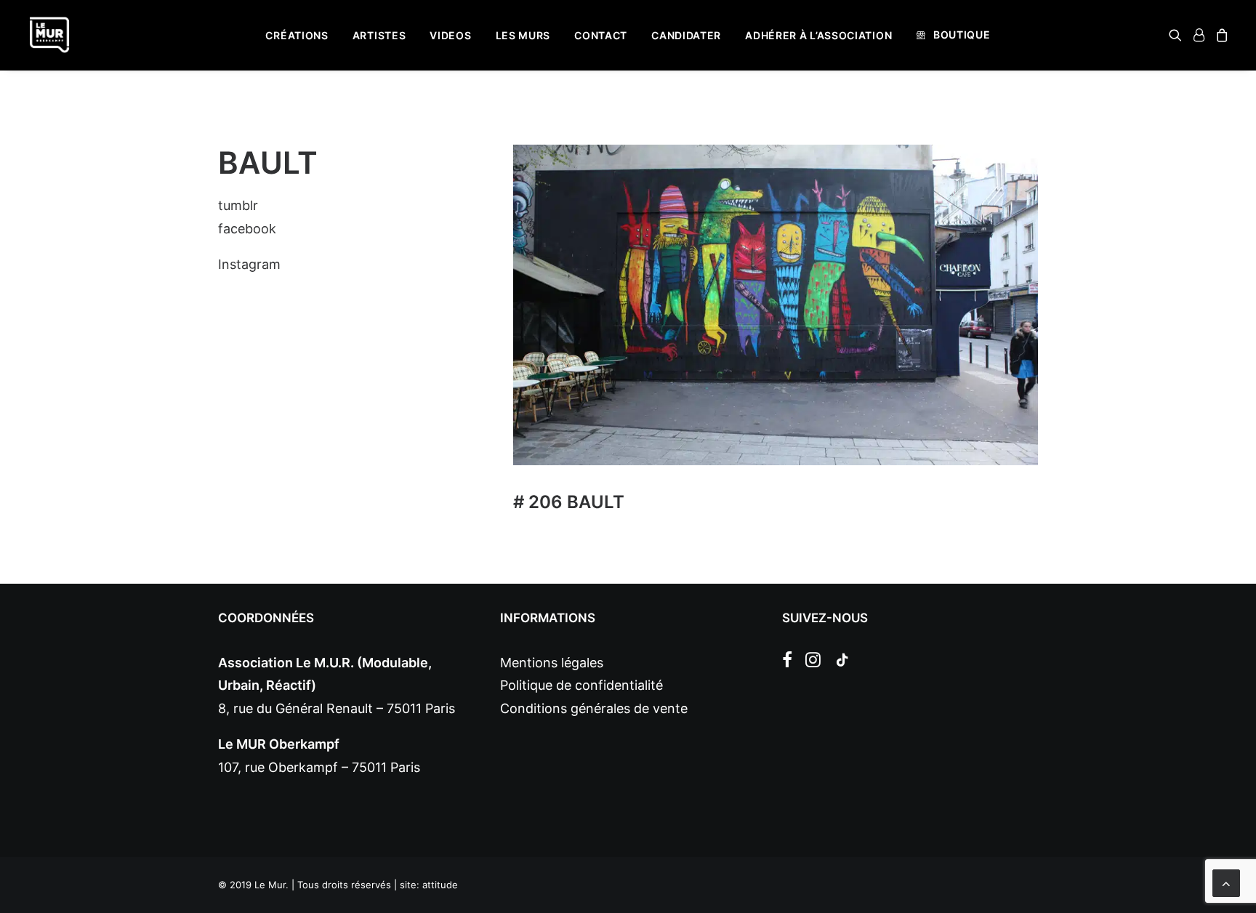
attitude (440, 884)
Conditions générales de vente (594, 708)
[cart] (1220, 35)
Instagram (249, 264)
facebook (247, 228)
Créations (296, 35)
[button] (1178, 35)
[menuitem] (296, 36)
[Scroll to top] (1226, 882)
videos (450, 35)
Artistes (379, 35)
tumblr (238, 205)
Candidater (686, 35)
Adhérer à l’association (818, 35)
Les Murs (523, 35)
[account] (1198, 35)
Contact (600, 35)
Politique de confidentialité (581, 685)
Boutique (962, 34)
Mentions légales (551, 662)
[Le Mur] (49, 35)
